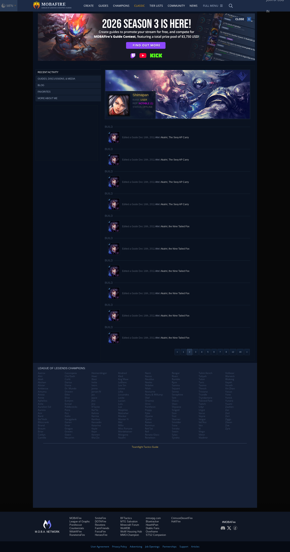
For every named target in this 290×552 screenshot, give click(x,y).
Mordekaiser (125, 431)
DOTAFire (100, 521)
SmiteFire (100, 518)
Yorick (228, 397)
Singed (175, 410)
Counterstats (76, 528)
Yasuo (228, 391)
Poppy (148, 410)
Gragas (69, 428)
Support (184, 546)
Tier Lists (156, 6)
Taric (201, 382)
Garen (68, 422)
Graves (69, 431)
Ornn (148, 404)
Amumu (42, 391)
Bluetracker (152, 521)
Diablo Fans (152, 528)
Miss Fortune (125, 428)
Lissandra (123, 394)
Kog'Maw (123, 379)
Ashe (40, 404)
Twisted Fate (205, 400)
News (193, 6)
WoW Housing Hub (131, 531)
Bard (40, 416)
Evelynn (69, 400)
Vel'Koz (203, 422)
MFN (10, 6)
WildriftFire (75, 531)
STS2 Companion (156, 534)
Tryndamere (205, 397)
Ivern (94, 385)
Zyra (227, 428)
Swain (175, 431)
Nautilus (149, 379)
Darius (68, 382)
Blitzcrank (43, 422)
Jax (93, 394)
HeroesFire (101, 534)
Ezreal (68, 404)
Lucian (121, 400)
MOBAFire (75, 518)
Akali (40, 379)
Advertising (136, 546)
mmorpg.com (153, 518)
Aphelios (42, 400)
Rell (147, 431)
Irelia (94, 382)
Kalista (95, 413)
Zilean (228, 422)
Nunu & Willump (154, 394)
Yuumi (228, 404)
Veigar (202, 419)
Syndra (176, 437)
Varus (202, 413)
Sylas (175, 434)
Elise (67, 397)
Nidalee (149, 385)
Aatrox (41, 373)
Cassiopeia (71, 373)
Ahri (40, 376)
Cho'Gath (70, 376)
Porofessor (75, 524)
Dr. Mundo (70, 388)
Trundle (203, 394)
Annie (41, 397)
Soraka (176, 428)
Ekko (67, 394)
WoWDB (125, 528)
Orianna (149, 400)
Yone (228, 394)
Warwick (230, 376)
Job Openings (152, 546)
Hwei (94, 376)
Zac (227, 410)
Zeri (227, 416)
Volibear (229, 373)
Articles (195, 546)
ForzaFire (100, 531)
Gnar (67, 425)
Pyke (147, 413)
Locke (121, 397)
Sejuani (176, 388)
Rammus (150, 425)
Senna (175, 391)
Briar (40, 431)
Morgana (123, 434)
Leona (121, 388)
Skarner (176, 419)
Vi (200, 428)
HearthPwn (152, 524)
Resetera (100, 524)
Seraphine (177, 394)
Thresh (202, 388)
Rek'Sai (149, 428)
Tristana (203, 391)
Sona (174, 425)
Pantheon (150, 406)
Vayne (202, 416)
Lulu (120, 404)
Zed (227, 413)
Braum (41, 428)
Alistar (41, 385)
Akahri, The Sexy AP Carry (175, 137)
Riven (175, 376)
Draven (69, 391)
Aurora (42, 410)
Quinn (148, 419)
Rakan (148, 422)
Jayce (94, 397)
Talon (202, 379)
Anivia (41, 394)
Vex (201, 425)
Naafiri (122, 437)
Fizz (67, 413)
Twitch (202, 404)
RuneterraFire (77, 534)
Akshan (42, 382)
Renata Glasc (152, 434)
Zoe (227, 425)
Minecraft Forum (129, 524)
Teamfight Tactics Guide (145, 447)
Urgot (202, 410)
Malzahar (123, 413)
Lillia (120, 391)
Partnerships (170, 546)
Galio (67, 416)
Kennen (96, 434)
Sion (174, 413)
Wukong (229, 379)
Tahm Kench (205, 373)
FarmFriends (102, 528)
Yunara (229, 400)
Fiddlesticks (71, 406)
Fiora (67, 410)
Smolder (176, 422)
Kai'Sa (95, 410)
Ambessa (43, 388)
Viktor (202, 434)
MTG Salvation (129, 521)
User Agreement (100, 546)
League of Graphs (79, 521)
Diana (68, 385)
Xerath (229, 385)
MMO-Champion (129, 534)
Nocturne (150, 391)
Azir (40, 413)
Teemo (202, 385)
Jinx (93, 404)
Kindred (122, 373)
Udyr (201, 406)
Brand (41, 425)
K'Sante (96, 406)
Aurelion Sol (44, 406)
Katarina (96, 425)
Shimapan (141, 95)
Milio (120, 425)
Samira (176, 385)
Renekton (150, 437)
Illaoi (94, 379)
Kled (120, 376)
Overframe (152, 531)
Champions (121, 6)
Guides (103, 6)
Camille (42, 437)
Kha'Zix (95, 437)
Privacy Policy (119, 546)
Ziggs (228, 419)
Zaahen (229, 406)
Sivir (174, 416)
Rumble (176, 379)
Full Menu (210, 6)
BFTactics (126, 518)
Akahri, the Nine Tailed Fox (175, 226)
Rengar (176, 373)
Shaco (175, 400)
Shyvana (176, 406)
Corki (67, 379)
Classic (139, 6)
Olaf (147, 397)
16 (240, 352)
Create (89, 6)
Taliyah (203, 376)
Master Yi (123, 419)
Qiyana (149, 416)
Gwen (68, 434)
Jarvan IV (96, 391)
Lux (120, 406)
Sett (174, 397)
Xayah (228, 382)
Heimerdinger (99, 373)
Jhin (93, 400)
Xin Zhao (230, 388)
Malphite (123, 410)
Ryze (174, 382)
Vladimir (203, 437)
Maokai (122, 416)
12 (233, 352)
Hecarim (69, 437)
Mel (120, 422)
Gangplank (71, 419)
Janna (95, 388)
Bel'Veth (42, 419)
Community (176, 6)
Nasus (148, 376)
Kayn (94, 431)
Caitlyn (41, 434)
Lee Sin (122, 385)
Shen (174, 404)
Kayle (94, 428)
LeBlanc (122, 382)
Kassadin (96, 422)
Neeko (148, 382)
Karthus (96, 419)
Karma (95, 416)
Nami (148, 373)
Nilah (148, 388)
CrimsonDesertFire (182, 518)
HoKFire (176, 521)
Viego (202, 431)
